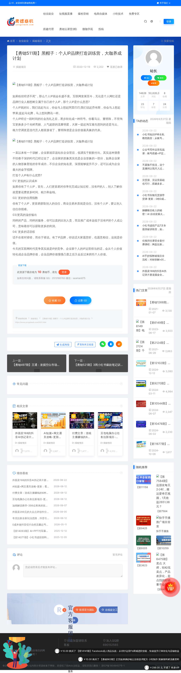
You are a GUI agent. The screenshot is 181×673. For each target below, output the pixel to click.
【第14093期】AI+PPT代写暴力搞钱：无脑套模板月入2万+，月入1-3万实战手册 (31, 530)
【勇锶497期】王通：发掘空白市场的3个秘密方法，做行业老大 (36, 364)
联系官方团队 (86, 609)
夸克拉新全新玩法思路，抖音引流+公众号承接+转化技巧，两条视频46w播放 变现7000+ (31, 518)
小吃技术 (118, 13)
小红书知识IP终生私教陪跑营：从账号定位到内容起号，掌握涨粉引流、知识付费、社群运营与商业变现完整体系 (153, 136)
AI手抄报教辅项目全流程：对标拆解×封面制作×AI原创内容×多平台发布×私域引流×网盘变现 (154, 257)
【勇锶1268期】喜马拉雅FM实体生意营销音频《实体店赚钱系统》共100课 (160, 302)
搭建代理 (48, 29)
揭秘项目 (37, 40)
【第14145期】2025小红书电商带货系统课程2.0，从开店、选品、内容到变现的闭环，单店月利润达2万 (126, 667)
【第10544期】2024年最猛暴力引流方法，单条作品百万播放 (160, 403)
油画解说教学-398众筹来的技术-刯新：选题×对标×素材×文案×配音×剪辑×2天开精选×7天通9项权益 (31, 505)
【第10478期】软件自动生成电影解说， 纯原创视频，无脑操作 (160, 423)
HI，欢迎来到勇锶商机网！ (24, 3)
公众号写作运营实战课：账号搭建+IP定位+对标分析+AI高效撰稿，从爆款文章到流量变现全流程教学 (154, 151)
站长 (153, 71)
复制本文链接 (87, 344)
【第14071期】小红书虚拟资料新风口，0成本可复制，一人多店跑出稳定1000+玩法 (31, 537)
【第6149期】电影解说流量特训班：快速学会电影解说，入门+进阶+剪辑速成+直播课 (160, 322)
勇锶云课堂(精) (68, 29)
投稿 (101, 29)
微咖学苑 (87, 29)
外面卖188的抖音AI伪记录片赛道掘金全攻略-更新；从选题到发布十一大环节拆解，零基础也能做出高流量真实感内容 (24, 435)
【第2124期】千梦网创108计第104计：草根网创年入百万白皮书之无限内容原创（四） (160, 342)
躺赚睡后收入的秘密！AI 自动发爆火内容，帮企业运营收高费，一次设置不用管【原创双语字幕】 (153, 212)
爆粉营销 (83, 13)
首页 (12, 40)
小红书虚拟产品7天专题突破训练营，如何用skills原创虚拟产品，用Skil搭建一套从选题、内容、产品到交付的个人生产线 (154, 227)
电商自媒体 (100, 13)
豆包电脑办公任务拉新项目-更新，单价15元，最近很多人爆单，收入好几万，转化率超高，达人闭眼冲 (110, 435)
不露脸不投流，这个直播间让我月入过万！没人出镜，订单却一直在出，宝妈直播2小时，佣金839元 (154, 166)
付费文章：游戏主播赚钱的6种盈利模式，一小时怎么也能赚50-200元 (81, 435)
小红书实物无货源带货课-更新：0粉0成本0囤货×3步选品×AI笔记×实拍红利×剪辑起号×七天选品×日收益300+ (154, 197)
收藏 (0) (56, 300)
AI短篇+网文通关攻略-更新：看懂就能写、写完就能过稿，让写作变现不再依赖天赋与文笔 (53, 435)
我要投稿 (168, 40)
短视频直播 (65, 13)
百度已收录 (116, 66)
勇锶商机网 (22, 319)
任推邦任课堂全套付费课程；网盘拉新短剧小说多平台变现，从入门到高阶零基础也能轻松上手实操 (153, 242)
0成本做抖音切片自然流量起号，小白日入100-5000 (31, 524)
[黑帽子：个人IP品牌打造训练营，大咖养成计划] (67, 85)
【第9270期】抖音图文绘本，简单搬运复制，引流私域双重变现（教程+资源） (160, 383)
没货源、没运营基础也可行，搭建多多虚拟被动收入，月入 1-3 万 (153, 181)
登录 (168, 21)
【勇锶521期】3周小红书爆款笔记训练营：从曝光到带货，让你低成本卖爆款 (98, 364)
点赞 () (82, 300)
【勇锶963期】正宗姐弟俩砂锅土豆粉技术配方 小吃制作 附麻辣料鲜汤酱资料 (139, 651)
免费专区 (134, 13)
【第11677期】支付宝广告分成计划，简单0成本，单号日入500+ (160, 444)
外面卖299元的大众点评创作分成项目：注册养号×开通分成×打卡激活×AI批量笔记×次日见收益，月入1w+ (31, 511)
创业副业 (48, 13)
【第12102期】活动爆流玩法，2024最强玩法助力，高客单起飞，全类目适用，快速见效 (160, 363)
